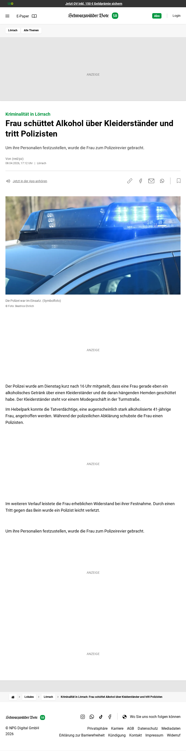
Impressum (154, 735)
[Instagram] (82, 716)
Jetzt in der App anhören (30, 181)
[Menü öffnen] (7, 16)
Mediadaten (171, 728)
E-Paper (23, 16)
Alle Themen (31, 30)
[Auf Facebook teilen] (140, 180)
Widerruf (174, 735)
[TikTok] (101, 716)
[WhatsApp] (91, 716)
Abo (157, 16)
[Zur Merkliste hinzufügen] (177, 180)
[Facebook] (110, 716)
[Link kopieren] (129, 180)
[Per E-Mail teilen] (151, 180)
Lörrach (12, 30)
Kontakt (135, 735)
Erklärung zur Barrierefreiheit (82, 735)
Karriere (117, 728)
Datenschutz (148, 728)
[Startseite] (13, 697)
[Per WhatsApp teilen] (162, 180)
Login (177, 15)
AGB (130, 728)
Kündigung (117, 735)
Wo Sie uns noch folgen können (155, 717)
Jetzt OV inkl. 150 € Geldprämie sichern (93, 3)
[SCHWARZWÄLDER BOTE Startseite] (93, 15)
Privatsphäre (97, 728)
